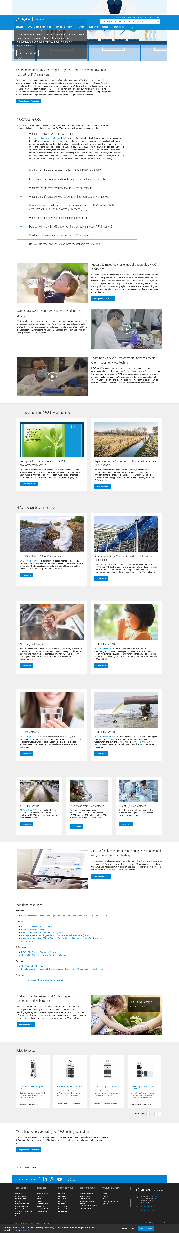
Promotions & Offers (64, 1209)
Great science (19, 1216)
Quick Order (62, 1196)
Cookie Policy (26, 1230)
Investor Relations (21, 1199)
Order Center (119, 27)
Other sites (154, 1196)
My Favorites (62, 1201)
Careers (17, 1201)
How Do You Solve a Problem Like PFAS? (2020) (42, 932)
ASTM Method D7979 (29, 810)
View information (25, 1024)
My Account (62, 1199)
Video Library (41, 1196)
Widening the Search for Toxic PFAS (36, 926)
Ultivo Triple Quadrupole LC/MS (32, 1087)
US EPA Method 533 (103, 648)
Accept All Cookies (145, 1228)
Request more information (29, 101)
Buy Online (61, 1193)
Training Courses (42, 1204)
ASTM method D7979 (143, 741)
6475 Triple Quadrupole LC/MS (142, 1087)
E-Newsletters (41, 1206)
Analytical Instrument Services (87, 1202)
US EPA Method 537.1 (29, 736)
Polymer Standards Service (111, 1201)
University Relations (21, 1209)
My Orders (61, 1204)
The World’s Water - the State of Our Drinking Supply (43, 955)
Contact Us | (40, 1223)
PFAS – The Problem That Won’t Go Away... (40, 952)
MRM (96, 744)
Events (39, 1199)
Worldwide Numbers (147, 1210)
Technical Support (86, 1196)
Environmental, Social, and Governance (23, 1212)
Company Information (22, 1196)
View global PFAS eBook (103, 298)
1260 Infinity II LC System (106, 1086)
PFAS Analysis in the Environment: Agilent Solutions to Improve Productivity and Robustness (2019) (64, 915)
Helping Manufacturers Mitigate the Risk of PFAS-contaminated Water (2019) (55, 935)
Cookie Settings (128, 1228)
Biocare (104, 1193)
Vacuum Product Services (88, 1206)
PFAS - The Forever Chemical (33, 929)
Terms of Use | (31, 1223)
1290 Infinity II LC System (69, 1086)
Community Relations (22, 1204)
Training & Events (64, 27)
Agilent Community (86, 1193)
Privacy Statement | (21, 1223)
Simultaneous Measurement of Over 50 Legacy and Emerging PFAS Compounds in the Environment (64, 969)
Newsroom (18, 1193)
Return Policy (62, 1211)
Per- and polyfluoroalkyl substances (44, 138)
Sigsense (105, 1204)
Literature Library (42, 1193)
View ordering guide (101, 876)
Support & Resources (98, 27)
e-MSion (105, 1199)
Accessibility (48, 1223)
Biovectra (105, 1196)
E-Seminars (40, 1201)
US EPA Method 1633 (29, 560)
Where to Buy (62, 1206)
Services (80, 27)
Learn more (26, 575)
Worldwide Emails (146, 1206)
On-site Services (85, 1199)
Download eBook (28, 484)
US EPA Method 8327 (103, 736)
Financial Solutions (86, 1208)
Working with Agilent (22, 1206)
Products (19, 27)
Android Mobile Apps (43, 1209)
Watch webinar (102, 486)
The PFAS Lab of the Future (33, 966)
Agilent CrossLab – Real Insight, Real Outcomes (42, 980)
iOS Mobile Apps (42, 1211)
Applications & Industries (39, 27)
